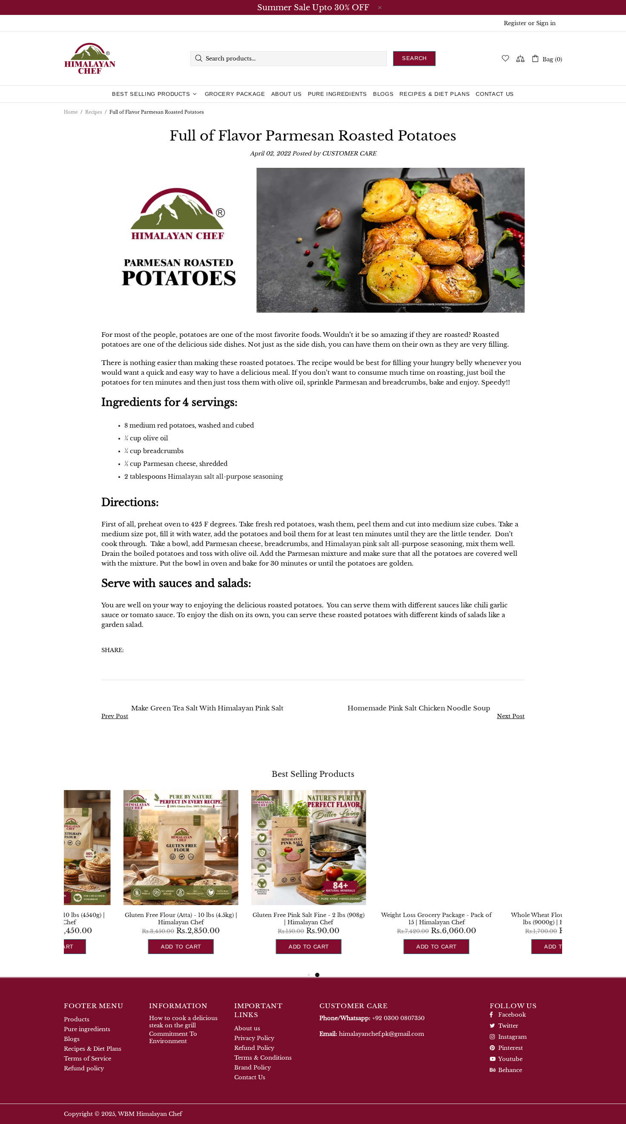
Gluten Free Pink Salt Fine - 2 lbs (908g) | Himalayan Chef (249, 918)
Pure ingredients (87, 1029)
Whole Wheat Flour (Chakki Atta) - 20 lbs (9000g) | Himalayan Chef (504, 918)
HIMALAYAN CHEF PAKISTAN (90, 58)
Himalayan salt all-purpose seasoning (225, 476)
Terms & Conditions (263, 1057)
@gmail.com (381, 1034)
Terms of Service (87, 1058)
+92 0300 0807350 (398, 1018)
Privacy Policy (254, 1038)
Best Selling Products (313, 774)
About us (247, 1028)
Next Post (511, 716)
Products (76, 1019)
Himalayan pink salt (357, 544)
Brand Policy (252, 1067)
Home (71, 112)
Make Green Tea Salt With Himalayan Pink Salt (207, 708)
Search (414, 58)
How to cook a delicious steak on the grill (183, 1022)
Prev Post (114, 716)
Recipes (93, 112)
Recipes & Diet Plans (92, 1048)
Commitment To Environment (173, 1037)
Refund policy (84, 1068)
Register (515, 23)
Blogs (72, 1039)
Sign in (546, 23)
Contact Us (249, 1077)
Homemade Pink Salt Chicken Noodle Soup (418, 708)
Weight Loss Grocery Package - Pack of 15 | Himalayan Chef (377, 918)
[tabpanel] (377, 880)
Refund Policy (254, 1048)
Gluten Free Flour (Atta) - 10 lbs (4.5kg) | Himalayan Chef (121, 918)
